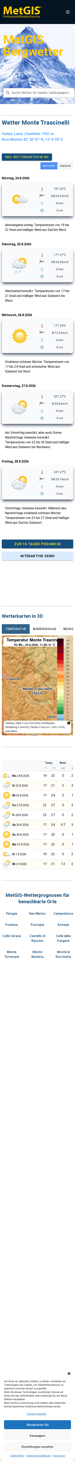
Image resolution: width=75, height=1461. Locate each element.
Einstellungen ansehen (37, 1447)
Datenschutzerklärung (38, 1455)
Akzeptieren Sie (38, 1425)
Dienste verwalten (36, 1414)
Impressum (59, 1455)
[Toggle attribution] (68, 723)
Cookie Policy (17, 1455)
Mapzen (45, 727)
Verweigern (37, 1436)
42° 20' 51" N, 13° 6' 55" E (43, 139)
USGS (61, 727)
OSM (54, 727)
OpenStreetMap (32, 723)
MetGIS (24, 727)
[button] (69, 1374)
